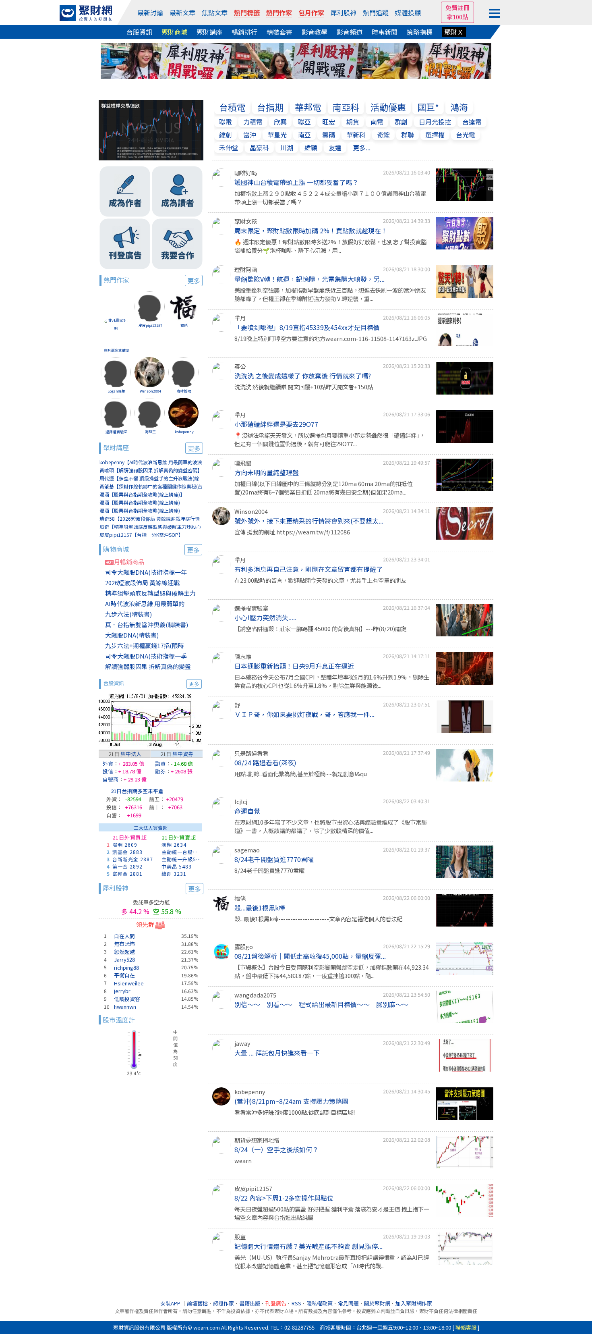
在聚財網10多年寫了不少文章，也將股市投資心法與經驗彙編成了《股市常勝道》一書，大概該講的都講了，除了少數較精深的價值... (330, 826)
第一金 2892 (127, 866)
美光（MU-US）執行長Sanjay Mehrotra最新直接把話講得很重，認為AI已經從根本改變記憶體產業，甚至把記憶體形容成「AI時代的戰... (331, 1261)
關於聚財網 (377, 1303)
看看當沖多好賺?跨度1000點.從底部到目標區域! (294, 1112)
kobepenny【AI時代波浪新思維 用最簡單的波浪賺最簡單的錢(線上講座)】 (150, 462)
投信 (108, 771)
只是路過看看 (251, 753)
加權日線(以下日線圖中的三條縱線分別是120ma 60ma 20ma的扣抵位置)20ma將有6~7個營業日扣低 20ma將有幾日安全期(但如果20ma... (323, 488)
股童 (240, 1236)
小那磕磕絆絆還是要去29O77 (276, 424)
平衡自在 (124, 975)
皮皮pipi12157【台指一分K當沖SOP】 (141, 534)
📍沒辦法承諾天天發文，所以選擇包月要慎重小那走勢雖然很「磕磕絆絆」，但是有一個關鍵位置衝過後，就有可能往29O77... (329, 439)
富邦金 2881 (127, 873)
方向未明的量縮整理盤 (266, 472)
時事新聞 (384, 32)
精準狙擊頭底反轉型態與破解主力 (150, 593)
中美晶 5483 (176, 866)
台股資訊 (139, 32)
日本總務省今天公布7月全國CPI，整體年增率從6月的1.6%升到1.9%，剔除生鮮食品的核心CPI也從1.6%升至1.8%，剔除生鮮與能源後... (331, 681)
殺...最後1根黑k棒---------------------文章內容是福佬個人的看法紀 (318, 918)
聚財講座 (209, 32)
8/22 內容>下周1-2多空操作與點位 (283, 1198)
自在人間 (124, 936)
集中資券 (182, 754)
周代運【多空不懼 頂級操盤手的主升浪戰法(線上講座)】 (149, 478)
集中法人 (130, 754)
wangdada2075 (255, 995)
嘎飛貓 (242, 463)
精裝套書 (279, 32)
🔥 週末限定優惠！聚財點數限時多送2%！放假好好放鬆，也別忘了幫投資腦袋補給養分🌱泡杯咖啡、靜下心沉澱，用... (330, 246)
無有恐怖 (124, 944)
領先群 (145, 924)
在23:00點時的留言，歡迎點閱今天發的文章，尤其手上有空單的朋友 (320, 580)
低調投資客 (127, 999)
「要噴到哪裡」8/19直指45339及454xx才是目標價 (307, 327)
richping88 (126, 967)
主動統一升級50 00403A (182, 859)
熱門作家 (279, 12)
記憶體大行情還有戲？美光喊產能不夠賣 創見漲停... (308, 1246)
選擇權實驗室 (116, 431)
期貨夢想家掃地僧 (256, 1140)
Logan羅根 (116, 391)
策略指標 (420, 32)
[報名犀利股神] (296, 59)
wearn (243, 1160)
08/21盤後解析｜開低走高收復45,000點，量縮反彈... (310, 956)
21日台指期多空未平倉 (137, 791)
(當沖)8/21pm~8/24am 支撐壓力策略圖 (291, 1101)
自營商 (110, 779)
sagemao (247, 850)
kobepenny (184, 431)
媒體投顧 (408, 12)
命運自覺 (247, 811)
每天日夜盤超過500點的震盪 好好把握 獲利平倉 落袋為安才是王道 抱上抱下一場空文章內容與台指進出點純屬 (331, 1213)
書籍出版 (249, 1303)
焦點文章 (215, 12)
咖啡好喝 (184, 391)
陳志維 (242, 656)
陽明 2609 (124, 844)
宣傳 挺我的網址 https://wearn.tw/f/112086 (292, 532)
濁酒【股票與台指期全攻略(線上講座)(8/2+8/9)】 (139, 503)
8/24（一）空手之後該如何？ (276, 1149)
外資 (108, 763)
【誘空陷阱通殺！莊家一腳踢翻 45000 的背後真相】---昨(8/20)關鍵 (320, 628)
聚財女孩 (245, 221)
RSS (296, 1303)
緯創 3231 (173, 873)
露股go (243, 946)
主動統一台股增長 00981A (182, 851)
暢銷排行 (244, 32)
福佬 (184, 325)
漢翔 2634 (173, 844)
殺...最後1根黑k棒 (259, 907)
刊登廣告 (275, 1303)
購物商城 (151, 549)
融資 (160, 763)
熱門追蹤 (376, 12)
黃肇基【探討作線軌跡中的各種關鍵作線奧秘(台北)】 (151, 486)
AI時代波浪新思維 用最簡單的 (144, 603)
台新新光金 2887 (132, 859)
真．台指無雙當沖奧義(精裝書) (146, 624)
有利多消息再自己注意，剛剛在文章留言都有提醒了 (308, 569)
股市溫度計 (119, 1019)
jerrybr (122, 991)
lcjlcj (240, 801)
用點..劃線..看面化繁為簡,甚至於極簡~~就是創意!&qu (300, 773)
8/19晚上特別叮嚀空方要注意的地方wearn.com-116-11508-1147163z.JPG (330, 338)
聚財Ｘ (454, 32)
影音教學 (314, 32)
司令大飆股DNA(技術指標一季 (146, 656)
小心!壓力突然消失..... (265, 617)
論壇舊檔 (197, 1303)
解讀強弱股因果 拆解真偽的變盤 (148, 666)
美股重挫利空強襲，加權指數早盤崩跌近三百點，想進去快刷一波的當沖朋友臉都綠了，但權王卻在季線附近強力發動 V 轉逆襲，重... (330, 294)
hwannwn (125, 1006)
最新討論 (150, 12)
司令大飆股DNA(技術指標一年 (146, 572)
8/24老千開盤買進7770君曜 (274, 859)
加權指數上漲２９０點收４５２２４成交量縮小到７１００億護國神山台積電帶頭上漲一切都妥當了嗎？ (330, 197)
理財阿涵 (245, 269)
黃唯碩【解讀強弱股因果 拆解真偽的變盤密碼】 (150, 470)
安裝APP (171, 1303)
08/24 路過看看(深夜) (265, 762)
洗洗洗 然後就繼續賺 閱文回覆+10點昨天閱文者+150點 (303, 386)
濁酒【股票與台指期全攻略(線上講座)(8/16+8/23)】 (139, 511)
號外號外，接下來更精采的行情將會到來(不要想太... (308, 521)
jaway (242, 1043)
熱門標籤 (247, 12)
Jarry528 (124, 959)
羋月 (240, 318)
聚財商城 (174, 32)
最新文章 (182, 12)
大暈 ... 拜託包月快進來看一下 (277, 1053)
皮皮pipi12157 (150, 325)
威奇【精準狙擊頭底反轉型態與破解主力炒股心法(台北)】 (150, 527)
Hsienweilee (129, 983)
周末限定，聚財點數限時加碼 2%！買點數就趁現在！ (310, 230)
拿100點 (457, 16)
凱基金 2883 (127, 851)
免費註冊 (457, 7)
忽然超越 (124, 952)
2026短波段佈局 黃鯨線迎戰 (142, 582)
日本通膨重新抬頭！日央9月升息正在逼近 (294, 666)
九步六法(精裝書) (128, 614)
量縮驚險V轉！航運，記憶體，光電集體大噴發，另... (309, 279)
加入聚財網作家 (413, 1303)
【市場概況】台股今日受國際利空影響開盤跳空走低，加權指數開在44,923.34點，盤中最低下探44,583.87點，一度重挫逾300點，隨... (331, 971)
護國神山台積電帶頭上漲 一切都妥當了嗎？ (296, 182)
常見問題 (348, 1303)
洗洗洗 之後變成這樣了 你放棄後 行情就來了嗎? (302, 375)
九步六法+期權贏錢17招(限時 (144, 645)
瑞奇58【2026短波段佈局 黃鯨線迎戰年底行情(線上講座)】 (149, 519)
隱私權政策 (319, 1303)
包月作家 (311, 12)
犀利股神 (343, 12)
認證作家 (223, 1303)
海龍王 (150, 431)
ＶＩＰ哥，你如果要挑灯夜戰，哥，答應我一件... (304, 714)
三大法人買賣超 (151, 827)
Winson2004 (150, 391)
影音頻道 (349, 32)
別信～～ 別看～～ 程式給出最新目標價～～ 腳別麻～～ (321, 1004)
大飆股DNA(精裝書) (132, 635)
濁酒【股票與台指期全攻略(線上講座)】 (142, 494)
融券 (160, 771)
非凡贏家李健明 (116, 350)
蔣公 (240, 366)
